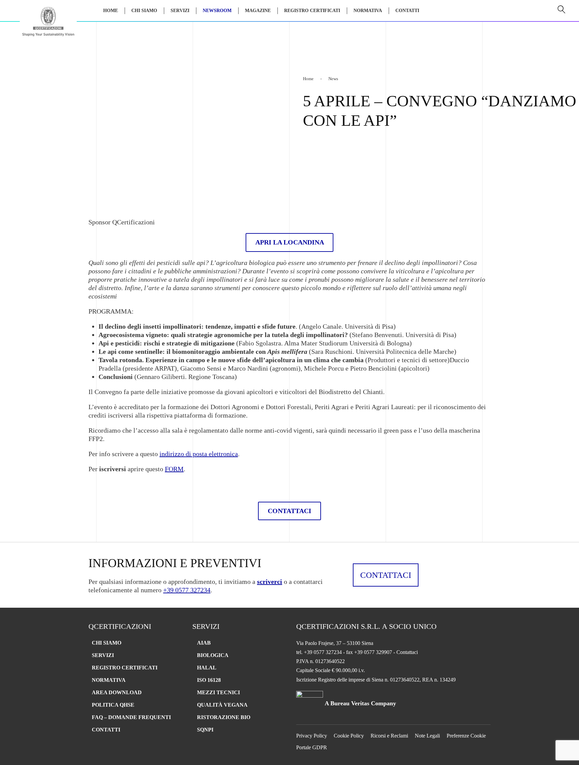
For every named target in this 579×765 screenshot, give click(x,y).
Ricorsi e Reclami (389, 736)
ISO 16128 (209, 680)
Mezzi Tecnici (218, 692)
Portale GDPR (311, 747)
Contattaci (385, 575)
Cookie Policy (349, 736)
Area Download (117, 692)
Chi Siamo (144, 10)
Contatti (407, 10)
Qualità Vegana (222, 705)
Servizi (103, 655)
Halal (206, 667)
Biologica (213, 655)
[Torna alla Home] (48, 24)
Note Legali (427, 736)
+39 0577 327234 (186, 590)
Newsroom (217, 10)
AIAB (204, 643)
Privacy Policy (311, 736)
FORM (174, 469)
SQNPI (205, 729)
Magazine (258, 10)
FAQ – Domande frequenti (131, 717)
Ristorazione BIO (223, 717)
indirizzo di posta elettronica (198, 453)
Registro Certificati (312, 10)
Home (110, 10)
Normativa (367, 10)
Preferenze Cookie (466, 736)
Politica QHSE (113, 705)
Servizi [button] (180, 10)
